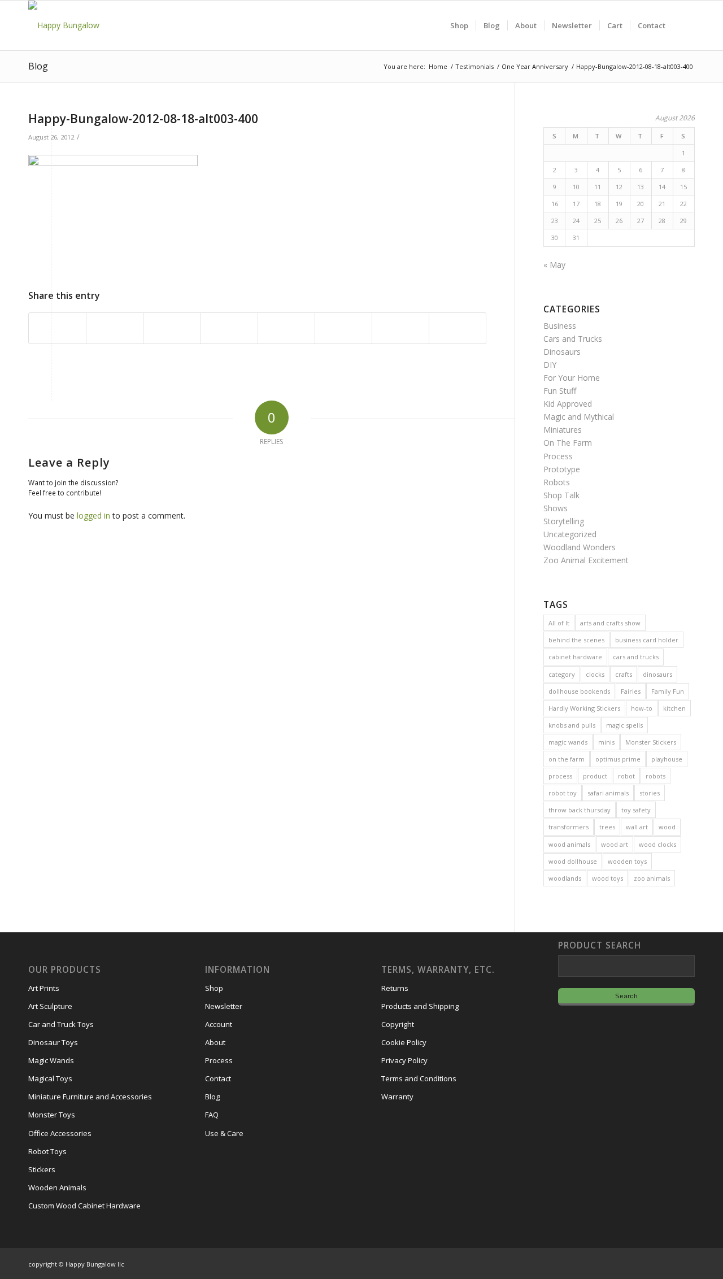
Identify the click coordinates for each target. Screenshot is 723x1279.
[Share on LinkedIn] (229, 328)
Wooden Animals (57, 1187)
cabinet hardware (575, 656)
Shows (555, 508)
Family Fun (667, 691)
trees (607, 827)
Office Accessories (60, 1133)
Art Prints (43, 988)
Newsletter (223, 1006)
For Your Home (571, 377)
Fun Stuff (559, 390)
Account (218, 1024)
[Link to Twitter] (669, 1263)
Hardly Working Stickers (584, 708)
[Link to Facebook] (652, 1263)
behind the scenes (576, 640)
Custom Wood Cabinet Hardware (84, 1205)
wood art (614, 844)
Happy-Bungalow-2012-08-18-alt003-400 (143, 119)
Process (558, 456)
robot (626, 776)
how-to (641, 708)
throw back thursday (579, 810)
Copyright (397, 1024)
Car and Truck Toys (61, 1024)
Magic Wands (51, 1060)
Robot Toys (47, 1151)
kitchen (674, 708)
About (215, 1042)
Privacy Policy (404, 1060)
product (595, 776)
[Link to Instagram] (635, 1263)
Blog (38, 66)
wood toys (607, 878)
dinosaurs (657, 674)
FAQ (212, 1115)
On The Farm (567, 442)
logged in (93, 515)
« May (554, 264)
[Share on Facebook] (57, 328)
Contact (218, 1078)
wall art (637, 827)
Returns (394, 988)
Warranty (397, 1096)
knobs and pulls (571, 725)
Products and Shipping (420, 1006)
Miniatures (562, 429)
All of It (558, 623)
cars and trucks (636, 656)
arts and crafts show (610, 623)
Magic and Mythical (578, 416)
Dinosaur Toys (53, 1042)
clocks (595, 674)
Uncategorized (569, 534)
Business (559, 325)
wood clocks (657, 844)
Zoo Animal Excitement (586, 560)
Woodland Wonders (579, 547)
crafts (623, 674)
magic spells (624, 725)
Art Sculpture (50, 1006)
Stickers (41, 1169)
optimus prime (618, 759)
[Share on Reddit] (400, 328)
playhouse (666, 759)
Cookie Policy (403, 1042)
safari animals (608, 793)
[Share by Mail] (457, 328)
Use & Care (224, 1133)
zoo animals (652, 878)
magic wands (567, 742)
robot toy (562, 793)
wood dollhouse (572, 861)
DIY (549, 364)
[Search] (684, 25)
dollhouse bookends (579, 691)
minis (606, 742)
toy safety (636, 810)
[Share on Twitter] (114, 328)
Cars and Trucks (572, 338)
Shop (214, 988)
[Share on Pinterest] (171, 328)
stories (649, 793)
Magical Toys (50, 1078)
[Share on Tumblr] (286, 328)
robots (655, 776)
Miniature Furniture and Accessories (90, 1096)
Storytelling (563, 521)
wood (667, 827)
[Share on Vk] (343, 328)
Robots (556, 482)
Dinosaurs (562, 351)
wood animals (569, 844)
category (561, 674)
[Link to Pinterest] (686, 1263)
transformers (568, 827)
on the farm (566, 759)
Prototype (561, 469)
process (560, 776)
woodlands (564, 878)
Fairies (631, 691)
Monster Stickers (650, 742)
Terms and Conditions (418, 1078)
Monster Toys (51, 1115)
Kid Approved (567, 403)
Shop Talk (561, 495)
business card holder (646, 640)
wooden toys (627, 861)
